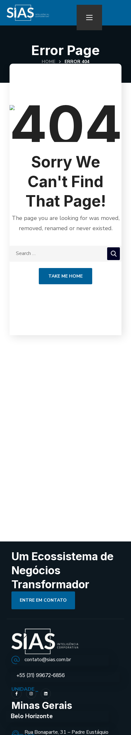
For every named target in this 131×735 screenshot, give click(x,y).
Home (48, 62)
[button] (43, 600)
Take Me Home (65, 276)
